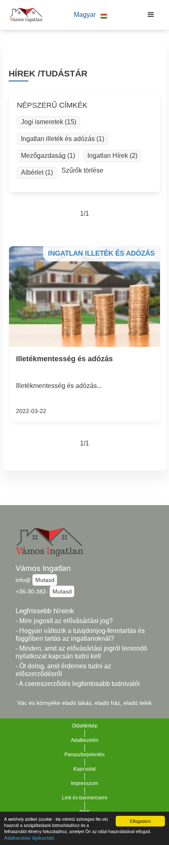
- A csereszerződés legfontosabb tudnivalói (78, 683)
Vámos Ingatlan (43, 568)
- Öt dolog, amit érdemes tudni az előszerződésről (63, 670)
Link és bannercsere (84, 798)
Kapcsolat (84, 769)
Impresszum (84, 783)
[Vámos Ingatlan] (24, 15)
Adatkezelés (84, 740)
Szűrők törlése (82, 170)
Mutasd (45, 580)
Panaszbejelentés (84, 754)
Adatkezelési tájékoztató (29, 837)
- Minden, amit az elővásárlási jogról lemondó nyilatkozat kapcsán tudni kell (81, 652)
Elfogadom (140, 821)
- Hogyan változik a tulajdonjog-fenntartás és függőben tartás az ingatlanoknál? (80, 634)
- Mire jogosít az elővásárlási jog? (64, 620)
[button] (90, 15)
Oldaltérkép (85, 726)
